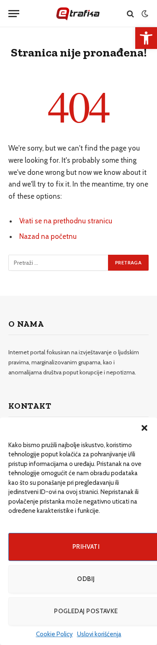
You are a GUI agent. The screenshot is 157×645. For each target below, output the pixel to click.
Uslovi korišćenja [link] (99, 634)
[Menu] (13, 13)
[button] (144, 428)
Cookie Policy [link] (54, 634)
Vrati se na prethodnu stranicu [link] (65, 221)
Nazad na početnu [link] (48, 236)
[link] (146, 38)
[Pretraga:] (58, 263)
